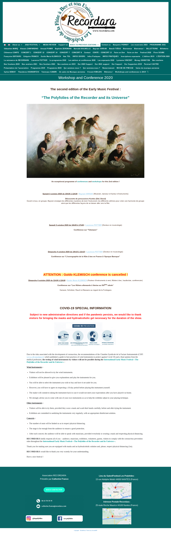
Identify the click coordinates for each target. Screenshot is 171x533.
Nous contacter (54, 490)
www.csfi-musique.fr (35, 357)
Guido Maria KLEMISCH (77, 280)
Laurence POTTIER (94, 225)
